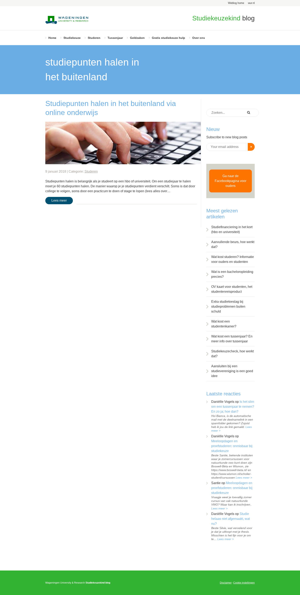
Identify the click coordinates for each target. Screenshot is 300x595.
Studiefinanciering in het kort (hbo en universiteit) (231, 229)
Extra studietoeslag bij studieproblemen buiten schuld (228, 306)
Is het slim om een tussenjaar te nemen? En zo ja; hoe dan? (232, 406)
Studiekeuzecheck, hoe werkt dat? (232, 353)
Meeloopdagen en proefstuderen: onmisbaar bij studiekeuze (231, 446)
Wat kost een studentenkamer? (223, 324)
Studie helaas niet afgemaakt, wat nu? (230, 518)
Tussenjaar (115, 37)
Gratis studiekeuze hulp (168, 37)
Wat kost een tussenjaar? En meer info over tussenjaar (231, 339)
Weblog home (236, 2)
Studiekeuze (72, 37)
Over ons (198, 37)
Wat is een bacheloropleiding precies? (232, 274)
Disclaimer (226, 582)
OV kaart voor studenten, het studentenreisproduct (231, 289)
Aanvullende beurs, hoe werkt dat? (232, 244)
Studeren (94, 37)
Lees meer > (244, 477)
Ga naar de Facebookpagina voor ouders (230, 181)
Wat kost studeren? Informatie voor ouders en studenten (232, 259)
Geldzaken (137, 37)
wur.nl (251, 2)
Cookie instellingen (244, 582)
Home (52, 37)
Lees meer (59, 200)
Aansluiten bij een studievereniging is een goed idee (232, 371)
